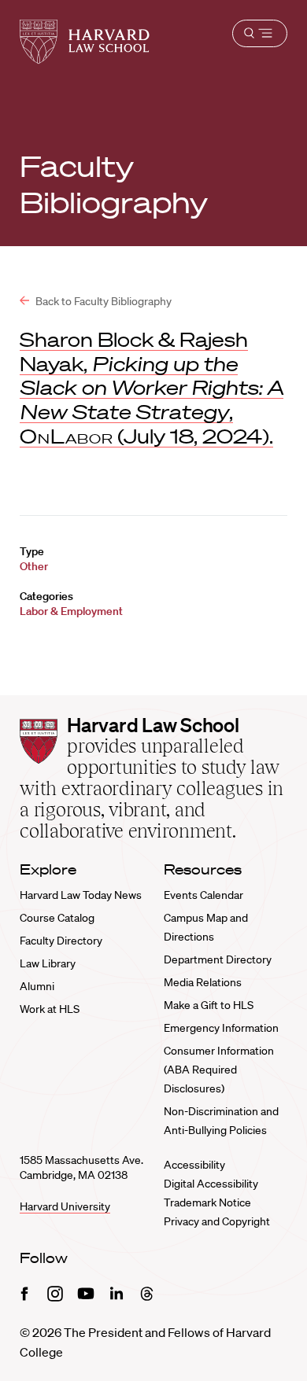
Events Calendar (203, 895)
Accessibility (194, 1165)
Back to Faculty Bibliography (102, 301)
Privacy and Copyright (217, 1221)
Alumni (37, 986)
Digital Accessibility (211, 1184)
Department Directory (218, 959)
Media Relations (203, 982)
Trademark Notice (207, 1202)
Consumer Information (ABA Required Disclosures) (219, 1070)
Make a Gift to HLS (208, 1005)
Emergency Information (221, 1028)
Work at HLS (50, 1009)
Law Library (48, 963)
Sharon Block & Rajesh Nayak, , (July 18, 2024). (151, 387)
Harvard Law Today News (81, 895)
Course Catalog (57, 918)
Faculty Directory (61, 941)
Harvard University (65, 1206)
